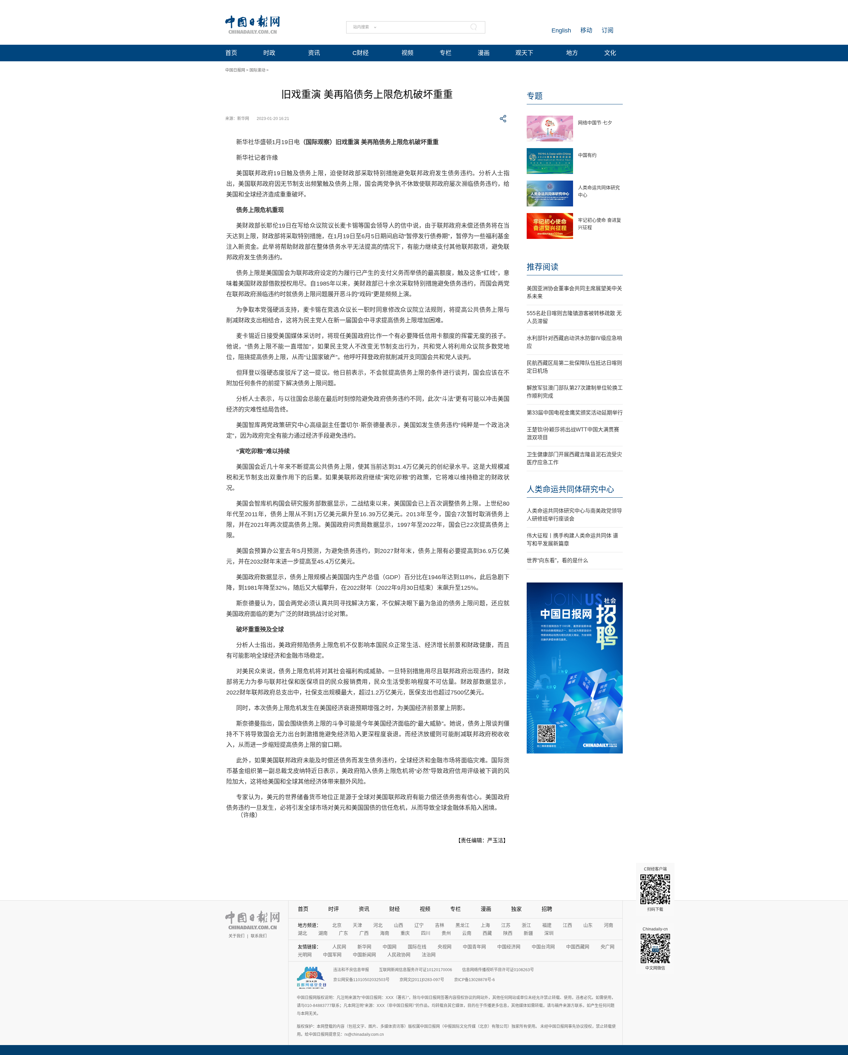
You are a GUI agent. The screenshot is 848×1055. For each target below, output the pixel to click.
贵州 (446, 933)
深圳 (549, 933)
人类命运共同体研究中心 (570, 489)
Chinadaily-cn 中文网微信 (655, 949)
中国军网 (332, 954)
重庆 (405, 933)
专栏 (445, 53)
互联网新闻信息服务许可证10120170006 (415, 970)
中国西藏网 (577, 946)
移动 (586, 30)
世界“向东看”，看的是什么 (557, 560)
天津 (357, 925)
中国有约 (587, 155)
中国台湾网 (543, 946)
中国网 (390, 946)
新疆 (528, 933)
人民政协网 (398, 954)
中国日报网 (235, 70)
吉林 (439, 925)
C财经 (360, 53)
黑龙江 (462, 925)
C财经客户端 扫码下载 (655, 889)
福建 (547, 925)
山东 (588, 925)
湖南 (323, 933)
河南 (608, 925)
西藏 (487, 933)
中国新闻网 (364, 954)
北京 (337, 925)
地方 (572, 53)
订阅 (607, 30)
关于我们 (236, 936)
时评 (333, 909)
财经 (394, 909)
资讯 (314, 53)
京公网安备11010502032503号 (361, 979)
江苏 (505, 925)
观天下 (524, 53)
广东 (343, 933)
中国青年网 (474, 946)
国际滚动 (257, 70)
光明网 (305, 954)
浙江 (526, 925)
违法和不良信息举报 (351, 970)
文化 (610, 53)
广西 (364, 933)
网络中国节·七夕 (595, 122)
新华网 (364, 946)
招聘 (547, 909)
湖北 (302, 933)
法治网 (429, 954)
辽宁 (419, 925)
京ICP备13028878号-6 (474, 979)
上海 (485, 925)
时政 (269, 53)
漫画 (484, 53)
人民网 (339, 946)
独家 (516, 909)
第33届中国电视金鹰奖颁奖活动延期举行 (575, 413)
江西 (567, 925)
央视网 (444, 946)
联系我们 (259, 936)
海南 (384, 933)
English (561, 30)
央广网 (607, 946)
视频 (407, 53)
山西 (398, 925)
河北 (378, 925)
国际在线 (417, 946)
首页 (231, 53)
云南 (466, 933)
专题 (535, 95)
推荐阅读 (542, 266)
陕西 (507, 933)
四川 (425, 933)
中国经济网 (508, 946)
